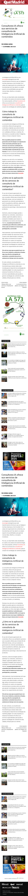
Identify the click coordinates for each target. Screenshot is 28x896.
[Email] (23, 49)
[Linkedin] (20, 49)
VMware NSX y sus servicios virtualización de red (7, 286)
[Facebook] (2, 49)
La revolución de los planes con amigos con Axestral (21, 286)
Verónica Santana (8, 44)
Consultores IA (21, 101)
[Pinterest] (9, 49)
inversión (20, 173)
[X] (6, 49)
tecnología (5, 79)
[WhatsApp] (13, 49)
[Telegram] (16, 49)
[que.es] (14, 2)
